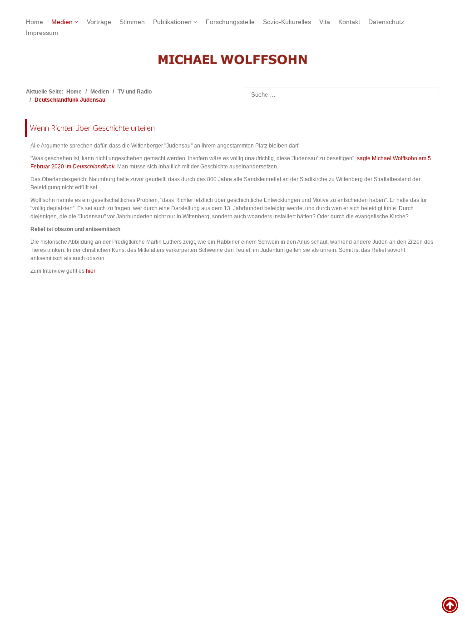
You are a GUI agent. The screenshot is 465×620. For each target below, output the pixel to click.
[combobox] (341, 94)
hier (90, 271)
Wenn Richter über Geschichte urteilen (92, 128)
